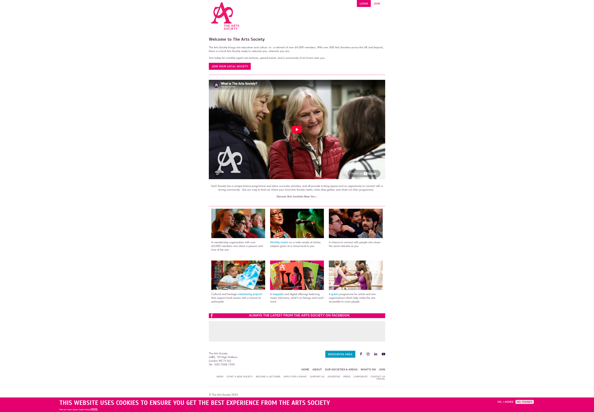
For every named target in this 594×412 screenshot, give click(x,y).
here (94, 409)
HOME (305, 369)
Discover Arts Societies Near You (296, 196)
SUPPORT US (317, 376)
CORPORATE (360, 376)
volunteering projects (250, 294)
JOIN (377, 3)
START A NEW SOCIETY (240, 376)
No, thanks (524, 402)
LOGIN (364, 3)
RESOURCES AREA (340, 354)
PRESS (346, 376)
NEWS (220, 376)
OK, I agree (505, 402)
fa (383, 354)
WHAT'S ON (368, 369)
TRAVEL (380, 379)
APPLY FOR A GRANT (295, 376)
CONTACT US (378, 376)
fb (361, 354)
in (375, 354)
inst (368, 354)
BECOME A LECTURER (268, 376)
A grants (334, 294)
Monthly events (279, 242)
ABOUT (317, 369)
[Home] (225, 15)
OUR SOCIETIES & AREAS (341, 369)
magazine (278, 294)
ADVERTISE (333, 376)
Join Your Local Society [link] (230, 66)
